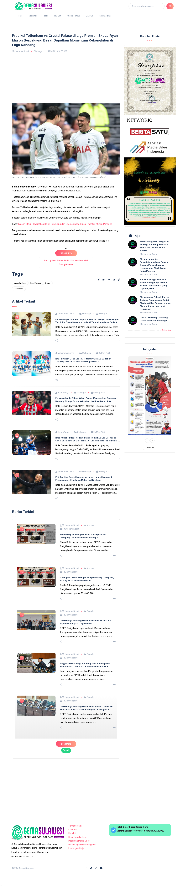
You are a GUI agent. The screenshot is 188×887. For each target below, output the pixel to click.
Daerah (89, 16)
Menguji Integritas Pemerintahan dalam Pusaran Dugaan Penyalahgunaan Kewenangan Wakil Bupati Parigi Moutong (154, 265)
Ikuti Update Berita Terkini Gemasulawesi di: (66, 262)
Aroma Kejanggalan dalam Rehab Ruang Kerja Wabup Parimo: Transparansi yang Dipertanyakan (153, 284)
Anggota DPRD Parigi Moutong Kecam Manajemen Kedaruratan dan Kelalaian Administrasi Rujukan (85, 749)
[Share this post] (56, 425)
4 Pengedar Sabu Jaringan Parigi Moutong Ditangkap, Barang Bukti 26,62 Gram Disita (87, 663)
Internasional (105, 16)
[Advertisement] (66, 77)
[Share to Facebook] (98, 279)
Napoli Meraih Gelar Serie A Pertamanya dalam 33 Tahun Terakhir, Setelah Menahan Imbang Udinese (83, 444)
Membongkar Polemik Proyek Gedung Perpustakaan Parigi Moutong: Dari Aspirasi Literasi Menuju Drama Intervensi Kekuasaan (155, 303)
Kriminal (90, 610)
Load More (66, 828)
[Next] (152, 440)
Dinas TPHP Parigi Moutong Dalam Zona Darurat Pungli (154, 319)
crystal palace (20, 283)
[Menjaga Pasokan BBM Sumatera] (149, 395)
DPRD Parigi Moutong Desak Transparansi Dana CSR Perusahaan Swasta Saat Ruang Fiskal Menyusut (86, 792)
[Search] (170, 6)
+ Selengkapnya (167, 330)
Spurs (47, 283)
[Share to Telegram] (109, 279)
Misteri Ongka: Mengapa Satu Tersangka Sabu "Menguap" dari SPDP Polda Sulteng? (83, 620)
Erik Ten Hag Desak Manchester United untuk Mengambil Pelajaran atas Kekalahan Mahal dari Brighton (83, 563)
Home (19, 16)
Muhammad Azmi (20, 51)
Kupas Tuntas (73, 16)
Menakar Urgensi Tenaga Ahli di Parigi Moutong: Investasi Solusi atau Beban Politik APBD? (154, 246)
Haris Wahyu (63, 477)
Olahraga (38, 51)
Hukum (57, 16)
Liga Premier (35, 283)
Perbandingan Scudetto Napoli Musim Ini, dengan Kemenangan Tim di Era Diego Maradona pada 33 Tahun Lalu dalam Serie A (87, 405)
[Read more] (119, 425)
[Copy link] (119, 280)
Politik (45, 16)
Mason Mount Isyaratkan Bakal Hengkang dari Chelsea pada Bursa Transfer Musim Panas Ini (65, 224)
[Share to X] (103, 279)
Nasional (32, 16)
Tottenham (19, 289)
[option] (149, 395)
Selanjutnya (66, 253)
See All (66, 835)
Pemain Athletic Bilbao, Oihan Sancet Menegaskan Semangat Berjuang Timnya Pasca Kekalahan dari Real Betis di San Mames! (86, 484)
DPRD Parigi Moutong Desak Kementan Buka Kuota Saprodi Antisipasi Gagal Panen (85, 706)
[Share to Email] (114, 279)
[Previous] (147, 440)
